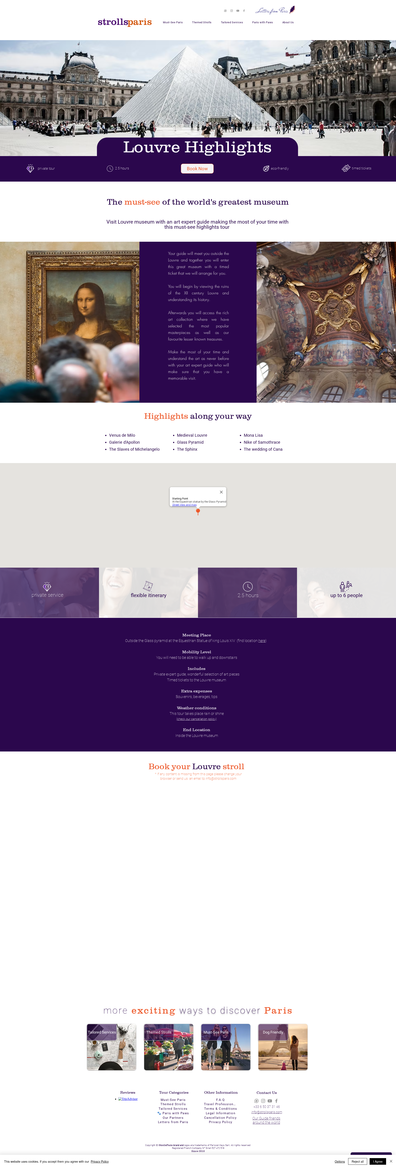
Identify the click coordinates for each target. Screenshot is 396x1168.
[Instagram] (231, 10)
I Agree (378, 1161)
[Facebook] (244, 10)
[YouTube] (237, 10)
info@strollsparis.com (221, 779)
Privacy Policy (100, 1161)
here (261, 640)
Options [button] (340, 1161)
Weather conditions (196, 708)
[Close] (391, 1161)
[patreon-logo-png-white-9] (225, 10)
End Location (196, 729)
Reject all (358, 1161)
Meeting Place (196, 635)
